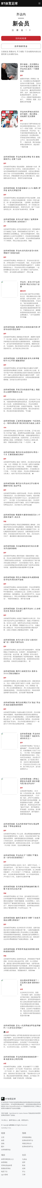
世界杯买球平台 (27, 1140)
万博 (23, 1174)
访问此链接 (21, 38)
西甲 (21, 75)
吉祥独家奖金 (21, 46)
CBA (5, 427)
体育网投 (4, 1162)
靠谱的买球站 (6, 1168)
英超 (5, 521)
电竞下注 (4, 1171)
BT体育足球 (9, 3)
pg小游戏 (4, 1174)
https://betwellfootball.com (14, 1106)
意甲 (7, 1032)
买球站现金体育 (6, 1165)
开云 (23, 1171)
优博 (23, 1168)
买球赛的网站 (27, 1137)
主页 (2, 1137)
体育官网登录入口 (7, 1159)
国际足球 (23, 291)
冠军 (23, 1162)
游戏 (2, 1143)
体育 (21, 989)
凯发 (23, 1165)
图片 (2, 1146)
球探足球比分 (27, 1143)
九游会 (24, 1159)
